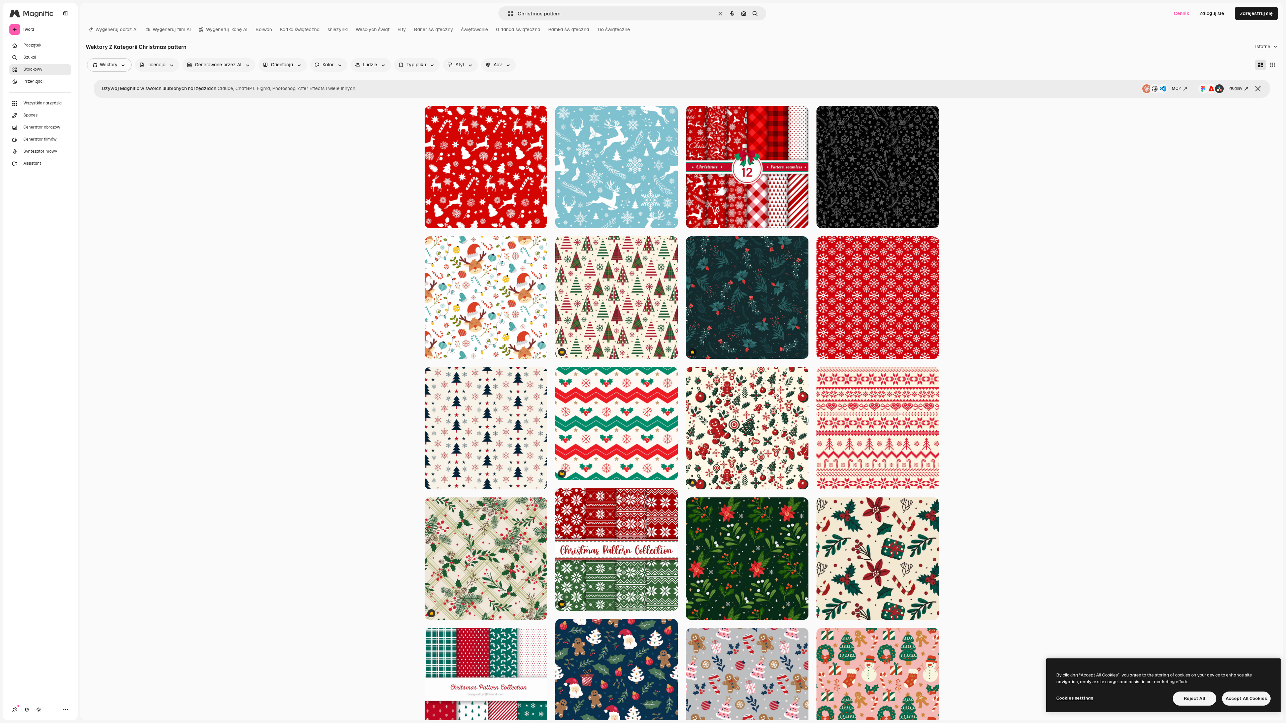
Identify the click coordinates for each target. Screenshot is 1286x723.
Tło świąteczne (613, 29)
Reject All (1194, 698)
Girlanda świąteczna (518, 29)
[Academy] (26, 709)
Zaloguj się (1212, 13)
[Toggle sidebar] (65, 13)
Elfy (402, 29)
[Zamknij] (1258, 89)
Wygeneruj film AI (172, 29)
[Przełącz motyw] (38, 709)
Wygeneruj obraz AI (116, 29)
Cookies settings (1074, 698)
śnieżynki (338, 29)
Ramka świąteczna (568, 29)
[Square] (1272, 65)
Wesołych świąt (372, 29)
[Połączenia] (14, 709)
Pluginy (1235, 88)
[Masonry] (1260, 65)
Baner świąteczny (433, 29)
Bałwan (264, 29)
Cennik (1182, 13)
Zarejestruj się (1256, 13)
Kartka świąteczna (299, 29)
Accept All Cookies (1246, 698)
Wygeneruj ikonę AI (226, 29)
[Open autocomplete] (508, 13)
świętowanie (474, 29)
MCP (1176, 88)
